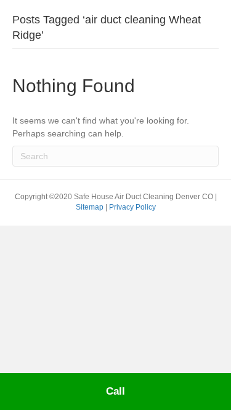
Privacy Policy (132, 207)
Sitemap (90, 207)
